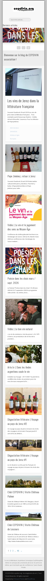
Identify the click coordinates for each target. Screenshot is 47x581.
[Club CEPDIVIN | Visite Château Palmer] (23, 482)
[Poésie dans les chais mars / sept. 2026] (23, 261)
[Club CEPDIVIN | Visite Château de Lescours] (23, 516)
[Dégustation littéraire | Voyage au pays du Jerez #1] (23, 445)
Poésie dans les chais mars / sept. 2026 (24, 38)
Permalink (13, 139)
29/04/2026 (13, 131)
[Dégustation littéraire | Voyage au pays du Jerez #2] (23, 401)
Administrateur (14, 128)
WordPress (31, 579)
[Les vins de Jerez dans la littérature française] (23, 82)
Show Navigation (36, 19)
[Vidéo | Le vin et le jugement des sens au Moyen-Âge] (23, 208)
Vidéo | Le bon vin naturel (20, 329)
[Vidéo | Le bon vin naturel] (23, 312)
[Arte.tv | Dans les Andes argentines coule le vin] (23, 354)
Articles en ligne (14, 135)
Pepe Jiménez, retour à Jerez (22, 176)
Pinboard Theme (19, 579)
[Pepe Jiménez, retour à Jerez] (23, 158)
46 (18, 550)
